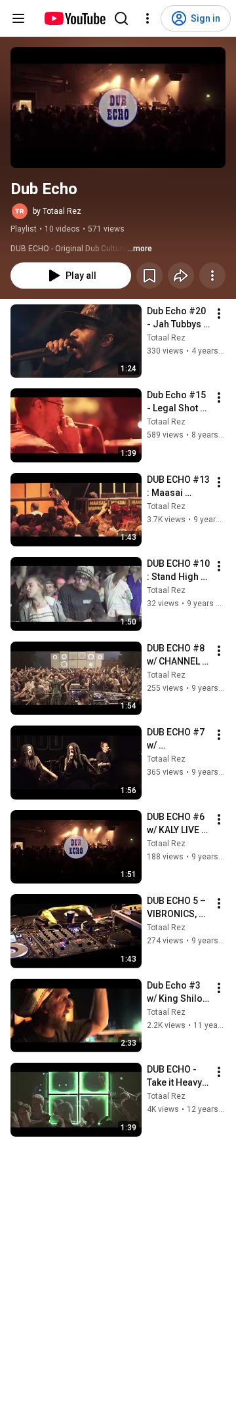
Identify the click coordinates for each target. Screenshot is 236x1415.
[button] (118, 107)
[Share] (181, 275)
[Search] (121, 18)
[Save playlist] (149, 275)
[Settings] (147, 18)
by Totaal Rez (57, 211)
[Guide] (18, 18)
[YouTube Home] (74, 18)
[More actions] (212, 275)
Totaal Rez (166, 337)
